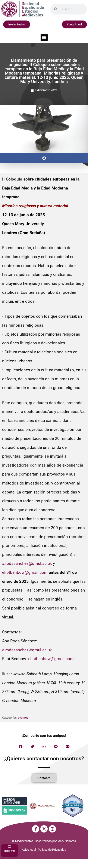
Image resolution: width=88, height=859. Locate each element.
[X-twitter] (44, 829)
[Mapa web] (9, 846)
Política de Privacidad (52, 849)
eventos (23, 717)
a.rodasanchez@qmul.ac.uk (27, 563)
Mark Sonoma (66, 841)
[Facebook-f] (35, 829)
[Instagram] (52, 829)
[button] (44, 37)
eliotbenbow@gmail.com (25, 572)
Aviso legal (29, 849)
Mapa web (9, 850)
